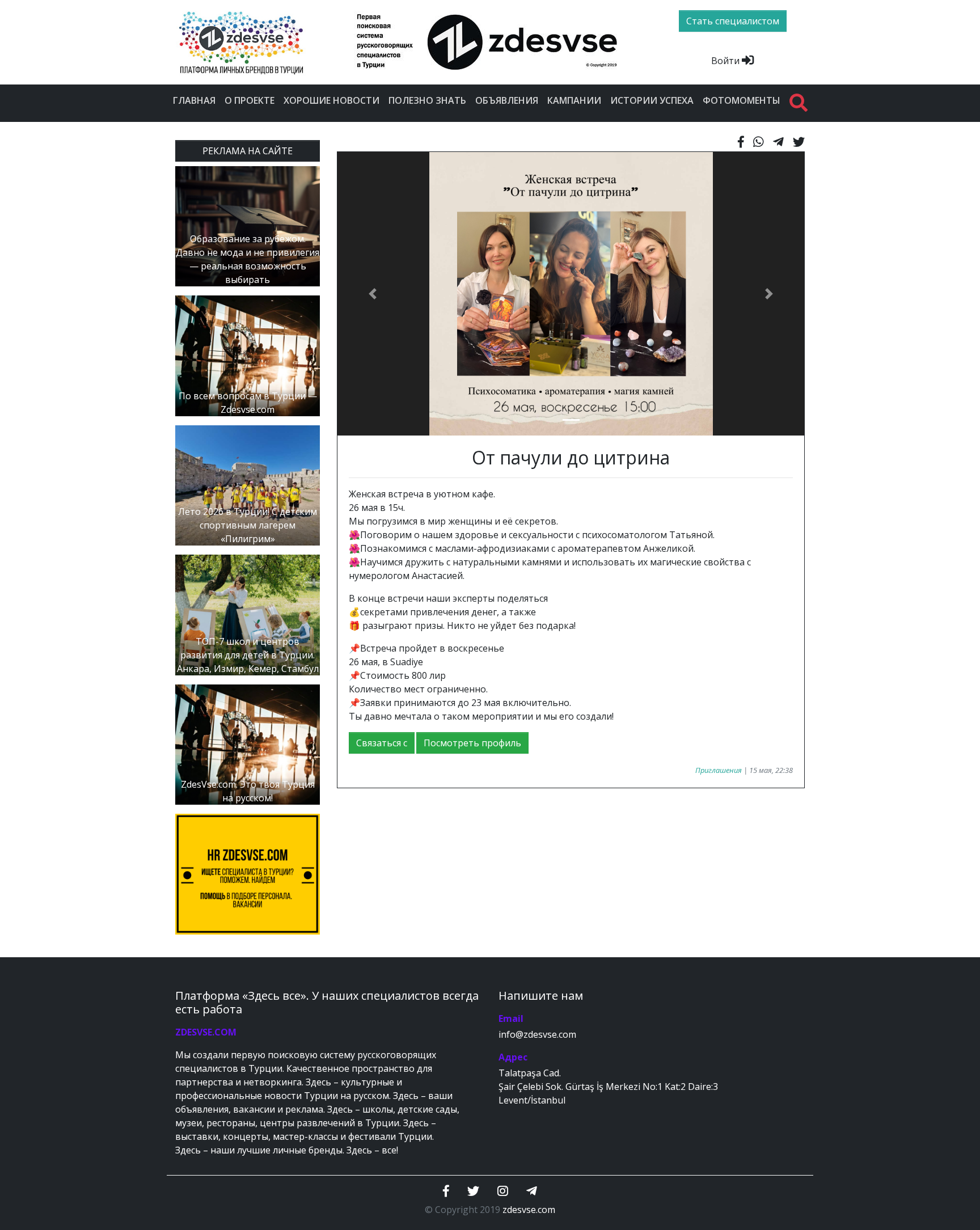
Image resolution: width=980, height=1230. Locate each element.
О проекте (249, 100)
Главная (194, 100)
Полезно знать (427, 100)
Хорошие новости (331, 100)
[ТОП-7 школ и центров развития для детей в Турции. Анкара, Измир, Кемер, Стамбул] (247, 614)
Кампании (574, 100)
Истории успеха (652, 100)
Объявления (506, 100)
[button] (372, 294)
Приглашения (718, 770)
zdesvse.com (528, 1209)
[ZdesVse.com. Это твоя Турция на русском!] (247, 743)
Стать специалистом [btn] (732, 21)
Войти (726, 60)
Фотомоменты (741, 100)
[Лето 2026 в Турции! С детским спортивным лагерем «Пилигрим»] (247, 484)
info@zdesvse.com (537, 1034)
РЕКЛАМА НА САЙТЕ (247, 151)
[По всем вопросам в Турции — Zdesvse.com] (247, 355)
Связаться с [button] (381, 743)
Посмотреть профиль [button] (472, 743)
